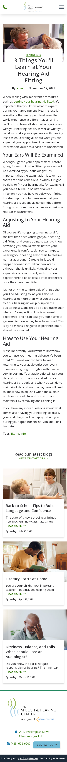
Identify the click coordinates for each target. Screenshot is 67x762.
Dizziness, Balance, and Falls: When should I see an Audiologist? (31, 651)
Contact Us (45, 744)
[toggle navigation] (61, 7)
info (23, 434)
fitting (15, 434)
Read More (14, 526)
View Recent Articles (32, 458)
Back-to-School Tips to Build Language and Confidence (30, 508)
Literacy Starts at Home (26, 578)
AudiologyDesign (29, 758)
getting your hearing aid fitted (34, 101)
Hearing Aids (33, 55)
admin (21, 88)
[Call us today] (5, 7)
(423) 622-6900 (21, 744)
